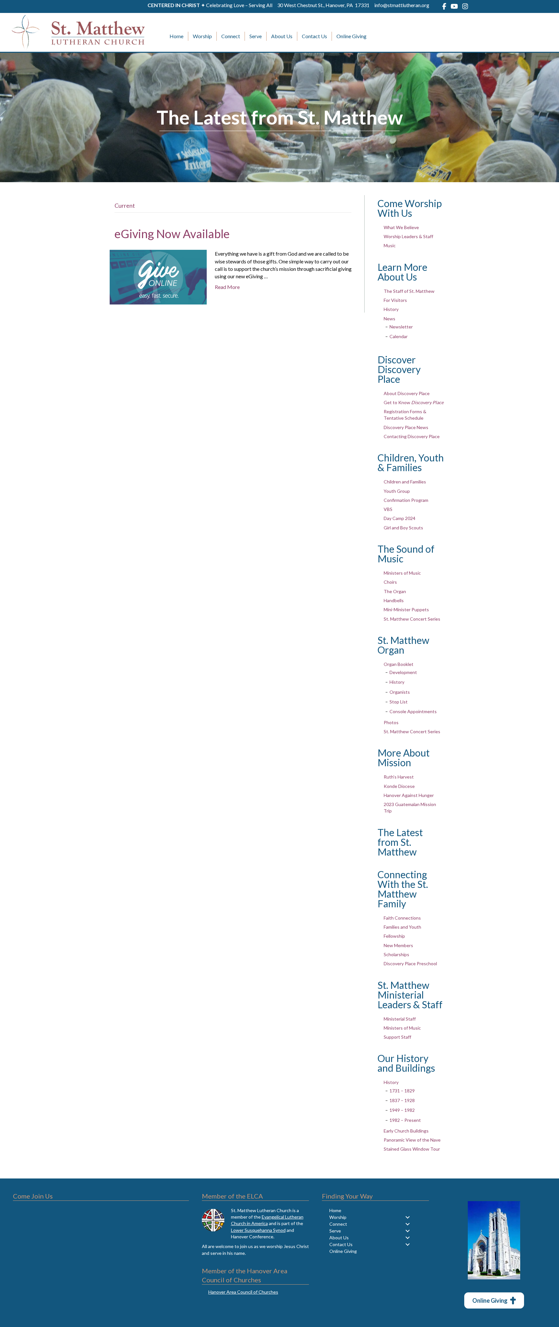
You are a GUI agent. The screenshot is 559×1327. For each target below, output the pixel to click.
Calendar (398, 336)
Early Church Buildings (406, 1130)
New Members (398, 945)
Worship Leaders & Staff (408, 236)
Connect (230, 36)
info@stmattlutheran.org (401, 5)
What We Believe (401, 227)
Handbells (394, 600)
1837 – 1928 (402, 1100)
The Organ (395, 591)
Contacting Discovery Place (412, 436)
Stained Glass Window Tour (412, 1149)
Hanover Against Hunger (409, 795)
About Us (281, 36)
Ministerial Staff (400, 1019)
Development (403, 672)
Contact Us (314, 36)
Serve (255, 36)
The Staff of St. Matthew (409, 291)
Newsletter (401, 326)
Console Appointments (413, 711)
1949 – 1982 (402, 1110)
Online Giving (351, 36)
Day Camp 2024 (399, 518)
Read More (227, 287)
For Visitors (395, 300)
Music (390, 245)
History (391, 309)
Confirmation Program (406, 500)
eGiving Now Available (172, 234)
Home (176, 36)
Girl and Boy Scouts (403, 527)
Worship (202, 36)
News (389, 318)
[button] (407, 1217)
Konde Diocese (399, 786)
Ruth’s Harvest (399, 777)
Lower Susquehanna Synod (258, 1230)
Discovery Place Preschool (410, 963)
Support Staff (397, 1037)
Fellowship (394, 936)
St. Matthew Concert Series (412, 619)
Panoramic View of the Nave (412, 1140)
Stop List (398, 701)
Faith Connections (402, 918)
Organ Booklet (398, 664)
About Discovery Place (407, 393)
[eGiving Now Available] (158, 276)
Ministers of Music (402, 573)
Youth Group (397, 491)
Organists (399, 692)
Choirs (390, 582)
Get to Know (414, 402)
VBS (388, 509)
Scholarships (396, 954)
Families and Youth (402, 927)
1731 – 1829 (402, 1090)
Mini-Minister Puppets (406, 609)
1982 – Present (405, 1120)
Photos (391, 722)
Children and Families (405, 481)
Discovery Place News (406, 427)
